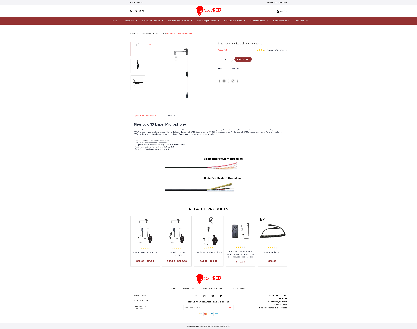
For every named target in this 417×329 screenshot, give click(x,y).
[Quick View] (145, 243)
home (173, 288)
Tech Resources (257, 21)
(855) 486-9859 (280, 2)
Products (129, 21)
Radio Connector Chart (212, 288)
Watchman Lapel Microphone (208, 252)
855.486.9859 (281, 305)
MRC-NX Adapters (272, 252)
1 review (270, 50)
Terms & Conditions (140, 301)
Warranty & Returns (140, 307)
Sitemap (227, 326)
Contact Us (188, 288)
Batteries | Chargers (206, 21)
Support (300, 21)
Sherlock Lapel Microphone (145, 252)
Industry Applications (178, 21)
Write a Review (281, 50)
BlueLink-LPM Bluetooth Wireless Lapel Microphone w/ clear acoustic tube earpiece (240, 254)
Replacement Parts (233, 21)
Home (114, 21)
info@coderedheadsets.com (274, 308)
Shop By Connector (151, 21)
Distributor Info (281, 21)
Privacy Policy (140, 295)
